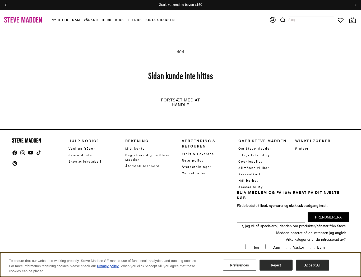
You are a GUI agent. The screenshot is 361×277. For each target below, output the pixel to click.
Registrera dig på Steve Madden (147, 157)
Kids (119, 20)
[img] (15, 153)
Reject (276, 265)
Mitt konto (135, 148)
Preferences (239, 265)
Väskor (91, 20)
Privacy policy (108, 266)
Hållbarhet (248, 180)
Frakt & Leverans (198, 153)
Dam (76, 20)
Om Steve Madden (255, 148)
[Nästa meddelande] (355, 5)
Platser (302, 148)
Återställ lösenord (142, 165)
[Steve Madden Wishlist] (341, 20)
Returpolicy (193, 160)
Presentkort (249, 174)
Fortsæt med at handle (180, 102)
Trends (134, 20)
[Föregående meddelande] (6, 5)
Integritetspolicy (254, 155)
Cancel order (194, 173)
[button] (62, 20)
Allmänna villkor (253, 167)
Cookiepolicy (250, 161)
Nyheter (60, 20)
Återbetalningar (196, 166)
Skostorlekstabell (84, 161)
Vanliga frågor (81, 148)
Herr (107, 20)
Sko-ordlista (80, 155)
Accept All (312, 265)
